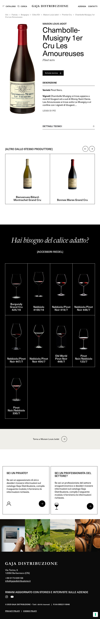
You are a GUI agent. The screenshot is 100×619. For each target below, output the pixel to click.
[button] (85, 149)
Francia (14, 14)
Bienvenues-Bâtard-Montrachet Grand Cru (28, 198)
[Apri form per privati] (42, 503)
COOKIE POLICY (30, 611)
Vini (6, 14)
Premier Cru (67, 14)
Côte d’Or (36, 14)
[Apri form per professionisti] (90, 506)
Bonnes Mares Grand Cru (72, 200)
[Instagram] (6, 596)
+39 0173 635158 (14, 577)
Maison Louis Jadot (51, 14)
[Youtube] (12, 596)
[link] (12, 535)
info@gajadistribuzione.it (18, 580)
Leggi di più (49, 110)
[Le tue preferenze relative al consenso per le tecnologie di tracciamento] (95, 614)
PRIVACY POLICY (12, 611)
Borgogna (25, 14)
